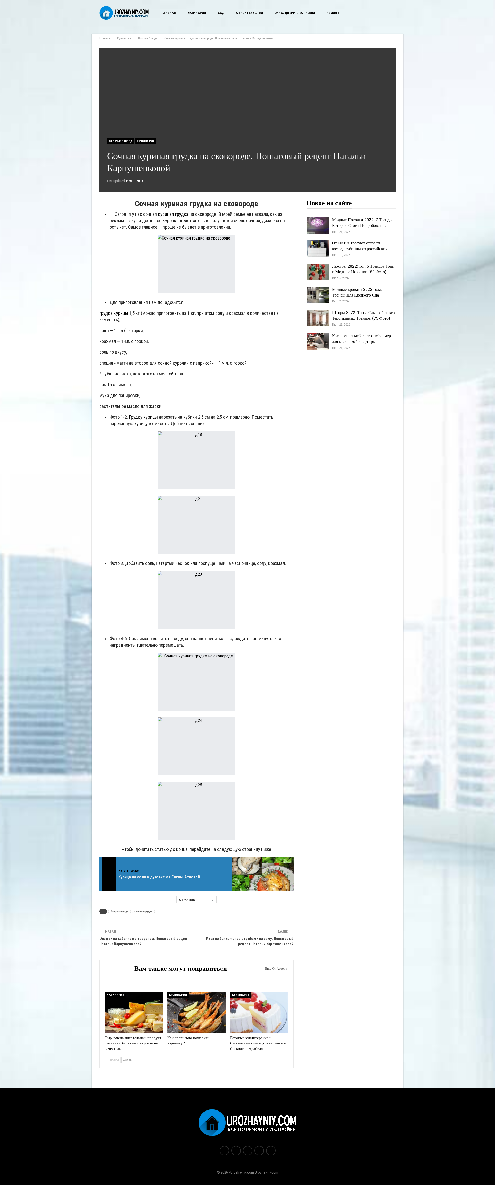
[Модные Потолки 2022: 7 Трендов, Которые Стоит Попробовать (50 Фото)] (318, 225)
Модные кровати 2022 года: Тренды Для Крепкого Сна (357, 292)
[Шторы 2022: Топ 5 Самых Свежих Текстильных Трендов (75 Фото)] (318, 318)
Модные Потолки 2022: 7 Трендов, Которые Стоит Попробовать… (363, 223)
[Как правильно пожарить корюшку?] (196, 1012)
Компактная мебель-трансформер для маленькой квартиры (361, 339)
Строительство (249, 13)
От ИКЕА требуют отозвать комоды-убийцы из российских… (361, 246)
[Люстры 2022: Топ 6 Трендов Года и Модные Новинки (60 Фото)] (318, 272)
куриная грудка (173, 214)
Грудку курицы (143, 417)
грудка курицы (113, 313)
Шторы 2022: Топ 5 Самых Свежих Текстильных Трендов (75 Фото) (363, 316)
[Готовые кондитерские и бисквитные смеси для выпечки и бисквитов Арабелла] (259, 1012)
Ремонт (332, 13)
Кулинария (196, 13)
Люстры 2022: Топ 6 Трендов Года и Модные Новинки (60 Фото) (363, 269)
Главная (169, 13)
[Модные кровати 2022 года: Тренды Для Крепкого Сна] (318, 295)
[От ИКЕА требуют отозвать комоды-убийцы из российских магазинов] (318, 248)
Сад (221, 13)
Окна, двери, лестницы (295, 13)
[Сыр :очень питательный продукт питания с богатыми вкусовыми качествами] (134, 1012)
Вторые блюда (121, 141)
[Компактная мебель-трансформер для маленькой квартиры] (318, 341)
